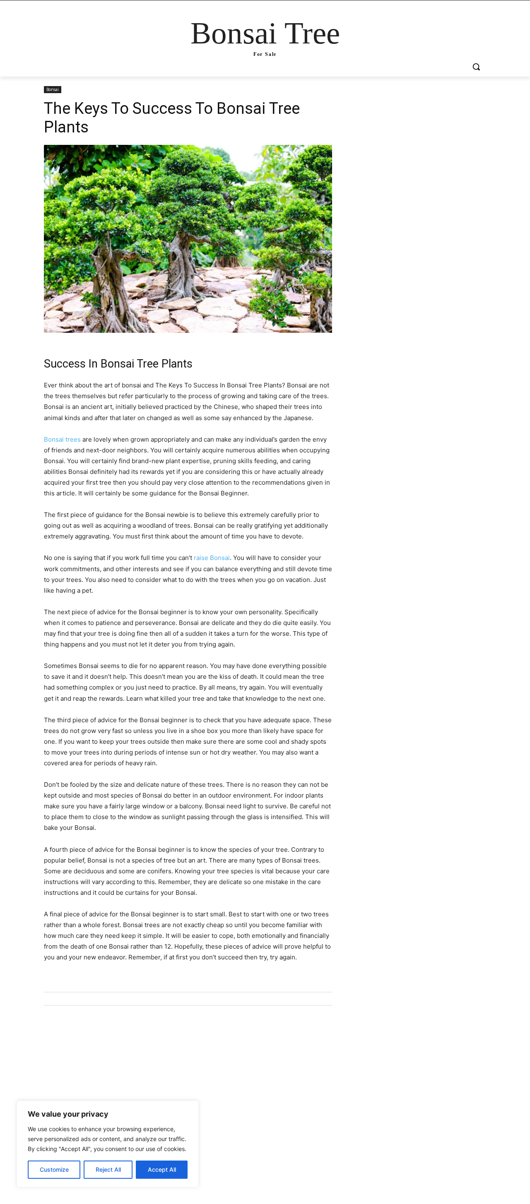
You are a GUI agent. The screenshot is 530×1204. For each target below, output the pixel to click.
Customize (54, 1169)
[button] (476, 67)
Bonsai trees (62, 439)
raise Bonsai (212, 558)
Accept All (162, 1169)
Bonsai (52, 89)
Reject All (108, 1169)
